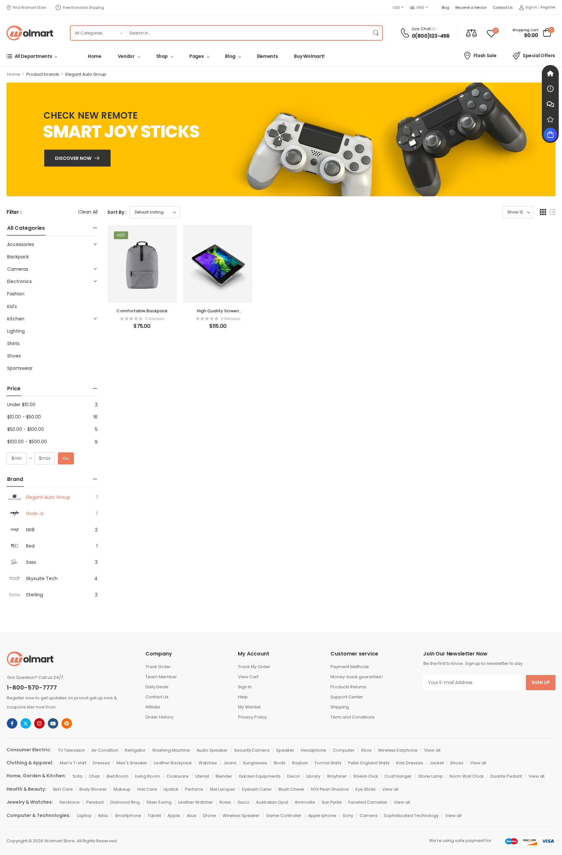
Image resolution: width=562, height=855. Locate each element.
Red (30, 546)
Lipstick (171, 789)
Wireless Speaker (241, 815)
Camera (369, 815)
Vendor (126, 56)
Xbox (366, 750)
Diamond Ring (125, 802)
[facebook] (12, 723)
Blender (224, 776)
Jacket (437, 763)
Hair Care (147, 789)
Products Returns (348, 687)
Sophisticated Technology (411, 815)
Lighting (16, 331)
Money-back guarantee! (356, 677)
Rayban (300, 763)
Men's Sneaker (131, 763)
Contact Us (503, 7)
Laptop (84, 815)
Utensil (202, 776)
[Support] (550, 104)
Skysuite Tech (42, 578)
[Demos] (550, 73)
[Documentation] (550, 89)
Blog (445, 7)
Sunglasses (255, 763)
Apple (173, 815)
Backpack (18, 257)
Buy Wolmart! (309, 56)
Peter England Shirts (369, 763)
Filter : (14, 212)
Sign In (245, 687)
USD (396, 7)
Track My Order (254, 667)
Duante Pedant (506, 776)
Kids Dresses (409, 763)
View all (432, 750)
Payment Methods (349, 667)
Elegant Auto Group (48, 497)
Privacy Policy (252, 717)
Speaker (285, 750)
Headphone (314, 750)
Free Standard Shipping (83, 7)
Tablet (154, 815)
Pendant (95, 802)
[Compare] (471, 33)
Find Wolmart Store (29, 7)
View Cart (248, 677)
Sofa (77, 776)
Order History (159, 717)
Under (21, 405)
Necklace (70, 802)
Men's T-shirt (73, 763)
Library (313, 776)
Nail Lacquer (222, 789)
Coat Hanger (397, 776)
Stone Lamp (430, 776)
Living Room (147, 776)
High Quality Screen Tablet (218, 314)
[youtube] (53, 723)
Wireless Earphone (398, 750)
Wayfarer (337, 776)
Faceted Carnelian (367, 802)
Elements (267, 56)
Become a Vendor (470, 7)
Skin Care (63, 789)
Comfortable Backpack (141, 311)
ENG (420, 7)
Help (243, 697)
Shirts (13, 343)
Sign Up (540, 682)
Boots (280, 763)
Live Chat (421, 29)
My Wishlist (249, 707)
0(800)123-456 (431, 36)
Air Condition (104, 750)
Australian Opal (272, 802)
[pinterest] (66, 723)
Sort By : (117, 212)
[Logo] (30, 33)
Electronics (19, 281)
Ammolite (305, 802)
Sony (348, 815)
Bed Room (118, 776)
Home (94, 56)
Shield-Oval (365, 776)
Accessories (20, 244)
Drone (209, 815)
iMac (103, 815)
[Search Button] (375, 33)
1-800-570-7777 (32, 687)
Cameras (17, 269)
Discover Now (73, 158)
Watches (207, 763)
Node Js (35, 513)
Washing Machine (171, 750)
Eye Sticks (365, 789)
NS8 (30, 529)
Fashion (15, 294)
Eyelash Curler (257, 789)
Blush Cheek (291, 789)
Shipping (339, 707)
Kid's (12, 306)
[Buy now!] (550, 134)
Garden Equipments (260, 776)
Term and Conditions (352, 717)
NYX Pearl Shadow (330, 789)
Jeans (229, 763)
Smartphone (128, 815)
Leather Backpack (173, 763)
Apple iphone (322, 815)
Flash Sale (485, 55)
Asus (192, 815)
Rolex (225, 802)
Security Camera (252, 750)
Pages (196, 56)
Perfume (194, 789)
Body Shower (93, 789)
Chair (94, 776)
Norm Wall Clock (466, 776)
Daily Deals (156, 687)
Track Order (158, 667)
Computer (344, 750)
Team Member (161, 677)
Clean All (88, 212)
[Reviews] (550, 119)
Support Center (346, 697)
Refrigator (135, 750)
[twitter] (25, 723)
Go (66, 458)
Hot (121, 235)
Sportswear (20, 368)
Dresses (101, 763)
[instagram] (39, 723)
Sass (31, 562)
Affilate (152, 707)
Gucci (243, 802)
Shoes (14, 356)
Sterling (34, 594)
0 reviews (155, 319)
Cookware (178, 776)
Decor (293, 776)
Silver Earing (159, 802)
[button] (543, 212)
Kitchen (15, 319)
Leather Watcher (195, 802)
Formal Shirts (328, 763)
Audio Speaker (212, 750)
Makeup (122, 789)
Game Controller (283, 815)
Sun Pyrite (332, 802)
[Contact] (406, 33)
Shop (162, 56)
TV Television (71, 750)
